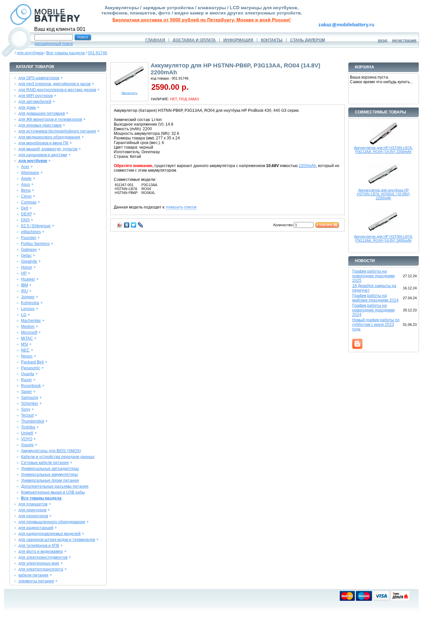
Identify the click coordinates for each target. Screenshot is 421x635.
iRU (24, 291)
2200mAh (307, 165)
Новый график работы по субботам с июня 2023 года (376, 324)
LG (23, 314)
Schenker (29, 403)
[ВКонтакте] (126, 225)
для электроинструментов (42, 557)
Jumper (28, 297)
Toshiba (28, 427)
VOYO (26, 439)
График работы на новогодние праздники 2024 (373, 310)
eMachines (31, 232)
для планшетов (32, 504)
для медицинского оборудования (49, 137)
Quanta (27, 374)
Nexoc (27, 356)
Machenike (31, 320)
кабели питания (33, 575)
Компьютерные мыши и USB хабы (53, 492)
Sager (26, 391)
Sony (25, 409)
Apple (26, 178)
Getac (26, 255)
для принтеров (32, 510)
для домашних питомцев (41, 113)
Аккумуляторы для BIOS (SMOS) (51, 451)
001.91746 (97, 53)
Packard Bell (32, 362)
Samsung (29, 397)
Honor (26, 267)
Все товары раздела (65, 53)
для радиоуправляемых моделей (49, 533)
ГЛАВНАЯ (155, 40)
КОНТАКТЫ (272, 40)
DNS (25, 220)
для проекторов (33, 516)
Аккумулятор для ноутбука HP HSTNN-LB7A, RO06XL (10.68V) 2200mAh (383, 194)
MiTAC (27, 338)
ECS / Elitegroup (36, 226)
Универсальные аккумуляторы (49, 474)
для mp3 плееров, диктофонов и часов (54, 84)
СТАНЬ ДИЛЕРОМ (307, 40)
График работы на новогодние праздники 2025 (373, 276)
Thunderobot (32, 421)
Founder (28, 237)
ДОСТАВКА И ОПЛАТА (194, 40)
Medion (28, 326)
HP (24, 273)
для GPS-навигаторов (38, 78)
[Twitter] (133, 225)
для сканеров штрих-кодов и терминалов (56, 539)
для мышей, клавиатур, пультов (47, 149)
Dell (24, 208)
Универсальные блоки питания (50, 480)
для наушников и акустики (42, 155)
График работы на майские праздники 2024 (375, 298)
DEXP (26, 214)
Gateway (29, 249)
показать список (181, 207)
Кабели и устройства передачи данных (57, 456)
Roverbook (31, 385)
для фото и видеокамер (40, 551)
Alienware (30, 172)
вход (382, 40)
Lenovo (28, 308)
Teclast (27, 415)
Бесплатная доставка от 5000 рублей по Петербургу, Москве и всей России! (201, 19)
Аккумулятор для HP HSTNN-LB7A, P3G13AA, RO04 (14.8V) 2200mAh (383, 150)
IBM (24, 285)
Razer (26, 380)
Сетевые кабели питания (45, 462)
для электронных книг (38, 563)
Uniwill (27, 433)
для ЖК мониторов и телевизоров (50, 119)
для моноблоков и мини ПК (43, 143)
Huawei (28, 279)
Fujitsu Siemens (35, 243)
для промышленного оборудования (51, 522)
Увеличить (129, 93)
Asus (25, 184)
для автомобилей (34, 101)
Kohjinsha (30, 303)
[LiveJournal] (140, 225)
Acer (25, 166)
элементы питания (36, 581)
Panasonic (30, 368)
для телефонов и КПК (38, 545)
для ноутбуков (30, 53)
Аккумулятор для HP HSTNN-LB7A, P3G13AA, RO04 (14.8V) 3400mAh (383, 238)
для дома (27, 107)
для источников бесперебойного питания (57, 131)
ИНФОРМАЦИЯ (238, 40)
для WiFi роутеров (35, 95)
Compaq (29, 202)
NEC (25, 350)
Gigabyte (29, 261)
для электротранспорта (40, 569)
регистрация (404, 40)
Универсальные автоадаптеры (50, 468)
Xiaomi (27, 445)
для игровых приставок (40, 125)
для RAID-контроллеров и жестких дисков (57, 89)
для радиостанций (35, 527)
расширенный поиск (54, 43)
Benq (26, 190)
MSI (24, 344)
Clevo (26, 196)
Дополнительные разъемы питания (54, 486)
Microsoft (29, 332)
